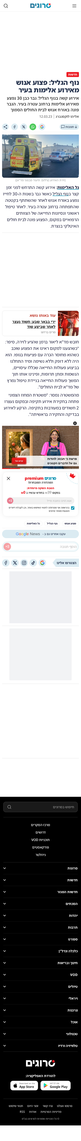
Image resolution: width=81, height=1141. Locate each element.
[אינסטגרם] (24, 563)
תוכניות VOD (40, 839)
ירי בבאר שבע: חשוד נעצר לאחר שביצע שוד (33, 324)
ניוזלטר (41, 854)
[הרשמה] (10, 501)
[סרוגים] (40, 1063)
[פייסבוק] (6, 563)
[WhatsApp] (32, 127)
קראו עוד (19, 460)
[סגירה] (8, 478)
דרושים (41, 832)
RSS (22, 1112)
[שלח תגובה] (7, 546)
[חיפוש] (5, 5)
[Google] (42, 127)
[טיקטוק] (33, 563)
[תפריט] (74, 6)
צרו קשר (48, 1106)
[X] (23, 127)
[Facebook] (14, 127)
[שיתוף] (5, 127)
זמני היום (32, 1106)
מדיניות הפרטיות (50, 1112)
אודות (32, 1112)
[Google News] (42, 563)
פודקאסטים (40, 847)
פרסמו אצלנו (64, 1106)
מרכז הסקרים (40, 825)
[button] (75, 423)
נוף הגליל (61, 194)
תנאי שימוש (16, 1106)
